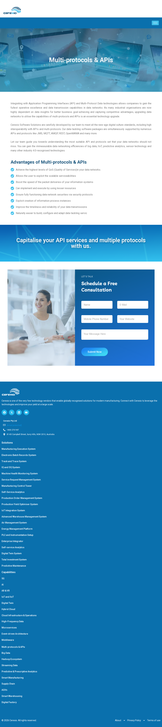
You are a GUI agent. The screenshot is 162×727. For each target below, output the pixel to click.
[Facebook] (4, 412)
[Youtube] (26, 412)
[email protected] (14, 425)
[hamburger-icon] (155, 23)
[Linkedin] (19, 412)
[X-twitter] (11, 412)
